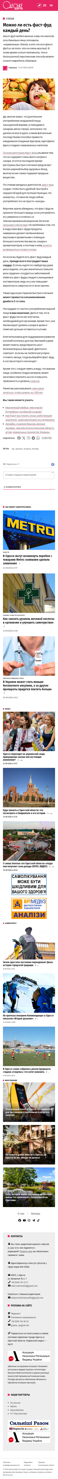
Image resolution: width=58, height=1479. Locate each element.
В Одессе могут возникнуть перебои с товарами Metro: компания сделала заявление (27, 559)
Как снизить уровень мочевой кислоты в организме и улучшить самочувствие (28, 620)
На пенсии (15, 1403)
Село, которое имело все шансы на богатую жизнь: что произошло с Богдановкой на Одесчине (28, 1197)
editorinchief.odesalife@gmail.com (27, 1297)
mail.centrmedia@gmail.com (24, 1286)
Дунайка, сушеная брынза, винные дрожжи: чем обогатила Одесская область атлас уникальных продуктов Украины (29, 428)
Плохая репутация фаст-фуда (20, 152)
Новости (6, 552)
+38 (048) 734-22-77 (19, 1282)
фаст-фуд (48, 184)
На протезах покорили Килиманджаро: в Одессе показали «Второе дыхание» (28, 1017)
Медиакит (16, 1313)
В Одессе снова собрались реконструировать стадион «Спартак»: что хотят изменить (27, 1070)
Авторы (35, 1213)
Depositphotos (17, 1410)
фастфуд (35, 449)
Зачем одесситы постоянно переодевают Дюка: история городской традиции (28, 964)
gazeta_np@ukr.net (20, 1325)
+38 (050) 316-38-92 (20, 1321)
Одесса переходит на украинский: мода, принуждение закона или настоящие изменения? (24, 757)
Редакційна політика (28, 1463)
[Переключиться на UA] (51, 5)
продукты (27, 449)
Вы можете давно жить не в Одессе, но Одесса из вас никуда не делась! (25, 1156)
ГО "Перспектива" (18, 1413)
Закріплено (39, 5)
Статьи (10, 18)
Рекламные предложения (23, 1317)
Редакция (13, 67)
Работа (13, 1406)
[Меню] (45, 5)
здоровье (19, 449)
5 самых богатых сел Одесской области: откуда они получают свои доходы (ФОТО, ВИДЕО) (28, 865)
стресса (34, 381)
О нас (21, 1213)
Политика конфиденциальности (11, 1463)
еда (13, 449)
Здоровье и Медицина (11, 678)
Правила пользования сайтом (46, 1463)
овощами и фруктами (15, 224)
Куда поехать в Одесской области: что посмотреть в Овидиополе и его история (24, 812)
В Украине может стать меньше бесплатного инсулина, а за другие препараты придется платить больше (27, 685)
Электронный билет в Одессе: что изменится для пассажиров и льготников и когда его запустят (28, 1112)
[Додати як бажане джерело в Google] (46, 438)
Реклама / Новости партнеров (14, 615)
